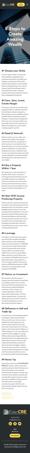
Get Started (21, 4)
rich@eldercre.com (15, 419)
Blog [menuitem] (15, 429)
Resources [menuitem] (15, 431)
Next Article (6, 397)
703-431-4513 (15, 417)
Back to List (6, 393)
